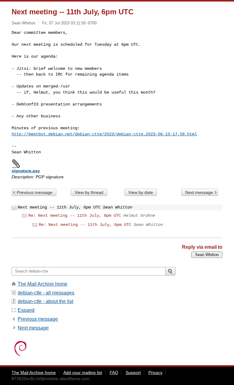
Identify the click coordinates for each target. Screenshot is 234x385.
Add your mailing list (82, 372)
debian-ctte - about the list (45, 301)
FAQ (114, 372)
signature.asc (26, 170)
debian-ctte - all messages (46, 292)
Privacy (155, 372)
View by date (140, 192)
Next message (199, 192)
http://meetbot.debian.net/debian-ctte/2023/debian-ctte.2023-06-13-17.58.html (104, 134)
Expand (26, 310)
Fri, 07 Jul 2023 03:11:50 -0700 (69, 23)
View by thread (89, 192)
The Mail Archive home (42, 284)
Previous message (34, 192)
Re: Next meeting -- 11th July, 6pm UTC (74, 215)
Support (133, 372)
